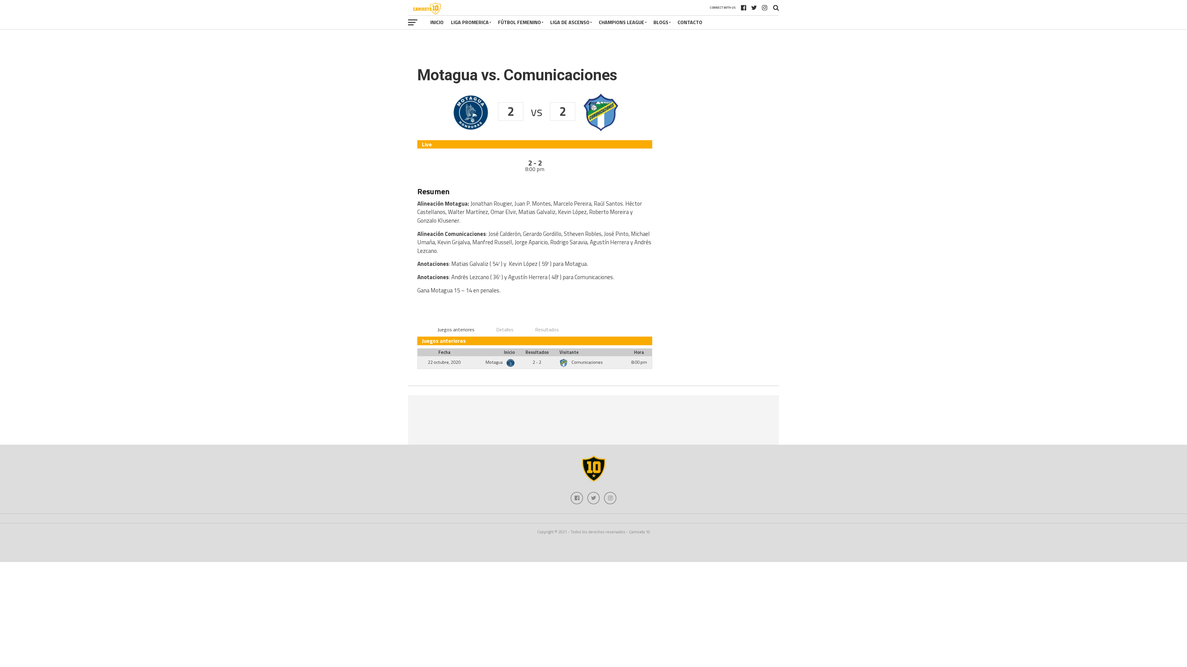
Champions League (621, 22)
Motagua (495, 362)
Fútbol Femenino (519, 22)
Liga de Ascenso (569, 22)
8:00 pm (639, 362)
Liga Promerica (470, 22)
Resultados (547, 329)
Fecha (444, 352)
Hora (639, 352)
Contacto (690, 22)
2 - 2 (537, 362)
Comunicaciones (587, 362)
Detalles (504, 329)
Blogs (660, 22)
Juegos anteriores (455, 329)
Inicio (437, 22)
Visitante (569, 352)
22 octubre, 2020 (444, 362)
